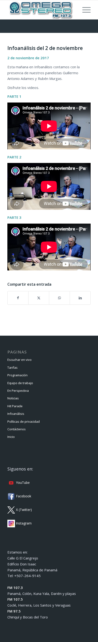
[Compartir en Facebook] (18, 297)
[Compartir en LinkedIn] (80, 297)
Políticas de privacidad (23, 421)
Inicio (11, 437)
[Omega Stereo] (40, 9)
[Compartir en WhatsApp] (59, 297)
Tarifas (12, 367)
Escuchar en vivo (19, 360)
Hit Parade (15, 406)
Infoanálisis (15, 414)
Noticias (13, 398)
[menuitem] (84, 9)
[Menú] (84, 9)
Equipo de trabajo (20, 383)
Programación (17, 375)
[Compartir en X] (39, 297)
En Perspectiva (18, 390)
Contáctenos (16, 429)
